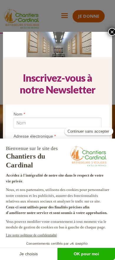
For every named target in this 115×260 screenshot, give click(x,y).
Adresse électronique (35, 136)
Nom (19, 114)
